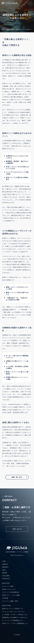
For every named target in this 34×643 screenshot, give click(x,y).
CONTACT (6, 578)
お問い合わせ (17, 529)
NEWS (4, 573)
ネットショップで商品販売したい (12, 620)
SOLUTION (6, 605)
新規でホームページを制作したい (12, 608)
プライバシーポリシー (17, 555)
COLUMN (5, 575)
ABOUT (5, 564)
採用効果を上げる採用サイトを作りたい (15, 617)
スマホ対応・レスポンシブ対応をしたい (15, 614)
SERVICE (6, 583)
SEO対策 (5, 309)
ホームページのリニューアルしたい (13, 611)
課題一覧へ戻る (17, 477)
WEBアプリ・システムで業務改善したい (15, 623)
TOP (4, 561)
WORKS (5, 567)
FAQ (4, 570)
